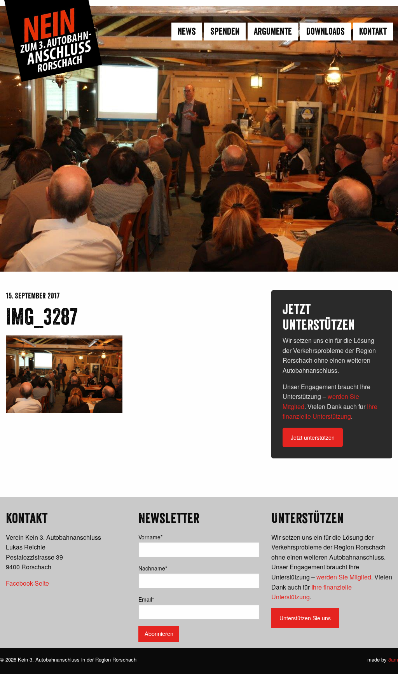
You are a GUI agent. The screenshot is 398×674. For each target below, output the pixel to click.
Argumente (273, 31)
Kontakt (373, 31)
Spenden (224, 31)
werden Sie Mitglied (343, 576)
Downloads (325, 31)
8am (393, 659)
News (187, 31)
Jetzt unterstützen (313, 437)
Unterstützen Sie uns (305, 618)
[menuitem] (185, 31)
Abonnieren (159, 633)
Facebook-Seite (27, 583)
